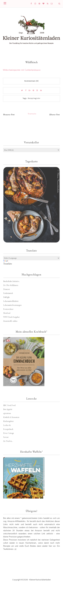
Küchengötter (8, 421)
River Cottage (8, 433)
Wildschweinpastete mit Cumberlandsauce (21, 70)
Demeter (6, 289)
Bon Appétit (7, 409)
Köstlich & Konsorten (11, 417)
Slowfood (6, 313)
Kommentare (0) (31, 81)
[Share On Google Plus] (29, 90)
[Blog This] (37, 90)
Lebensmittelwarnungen (12, 305)
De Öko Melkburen (10, 285)
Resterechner (8, 309)
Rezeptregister (34, 98)
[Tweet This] (22, 90)
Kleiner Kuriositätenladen (40, 580)
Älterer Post (54, 114)
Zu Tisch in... (8, 441)
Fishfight (6, 297)
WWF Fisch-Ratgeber (11, 317)
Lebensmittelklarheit (10, 301)
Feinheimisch (8, 293)
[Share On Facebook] (25, 90)
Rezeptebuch (8, 429)
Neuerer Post (9, 114)
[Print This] (41, 90)
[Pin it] (33, 90)
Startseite (32, 113)
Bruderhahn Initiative (11, 281)
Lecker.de (7, 425)
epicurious (7, 413)
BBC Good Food (9, 405)
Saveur (5, 437)
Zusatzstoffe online (10, 321)
